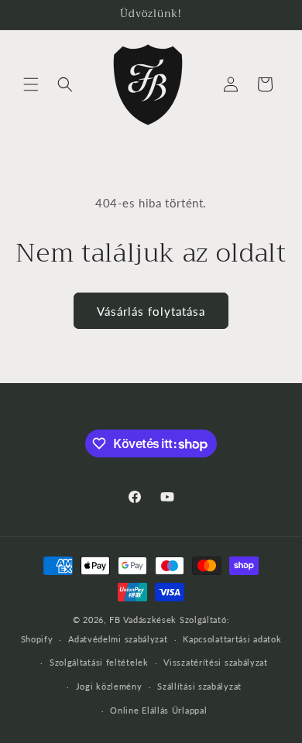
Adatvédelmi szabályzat (117, 639)
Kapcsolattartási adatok (232, 639)
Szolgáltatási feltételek (99, 662)
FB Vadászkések (143, 620)
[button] (31, 84)
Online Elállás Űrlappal (158, 710)
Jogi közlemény (109, 686)
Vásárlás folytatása (151, 311)
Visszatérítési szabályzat (215, 662)
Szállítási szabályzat (199, 686)
